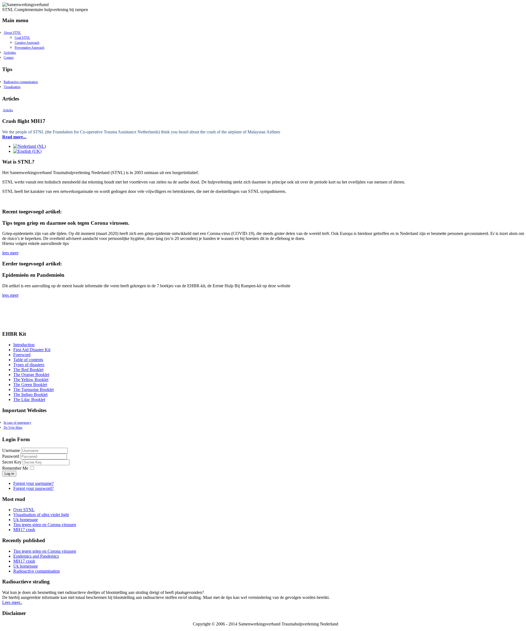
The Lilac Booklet (29, 399)
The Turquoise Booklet (33, 389)
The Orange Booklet (31, 374)
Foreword (21, 354)
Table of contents (28, 359)
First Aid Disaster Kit (31, 349)
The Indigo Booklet (30, 394)
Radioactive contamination (21, 82)
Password (11, 456)
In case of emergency (17, 423)
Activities (10, 53)
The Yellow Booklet (30, 379)
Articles (8, 110)
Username (11, 450)
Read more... (14, 137)
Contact (9, 58)
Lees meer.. (12, 602)
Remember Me (15, 468)
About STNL (12, 33)
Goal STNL (22, 38)
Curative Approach (27, 43)
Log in (9, 474)
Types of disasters (28, 364)
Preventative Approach (29, 48)
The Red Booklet (28, 369)
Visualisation (12, 87)
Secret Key (12, 462)
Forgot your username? (33, 483)
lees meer (10, 252)
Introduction (24, 344)
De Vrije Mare (13, 428)
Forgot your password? (33, 488)
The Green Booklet (30, 384)
